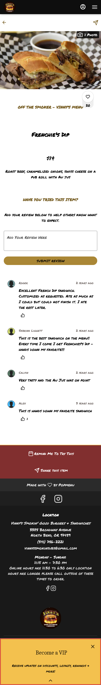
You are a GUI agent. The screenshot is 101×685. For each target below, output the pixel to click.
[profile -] (83, 7)
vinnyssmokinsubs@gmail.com (50, 548)
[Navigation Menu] (94, 7)
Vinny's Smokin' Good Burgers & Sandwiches (50, 618)
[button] (5, 22)
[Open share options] (95, 22)
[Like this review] (24, 315)
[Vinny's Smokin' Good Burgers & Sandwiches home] (25, 7)
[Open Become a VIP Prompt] (50, 680)
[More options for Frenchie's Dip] (87, 96)
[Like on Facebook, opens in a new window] (43, 500)
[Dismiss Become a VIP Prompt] (92, 646)
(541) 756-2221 (50, 541)
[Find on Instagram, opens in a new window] (58, 500)
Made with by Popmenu (39, 485)
